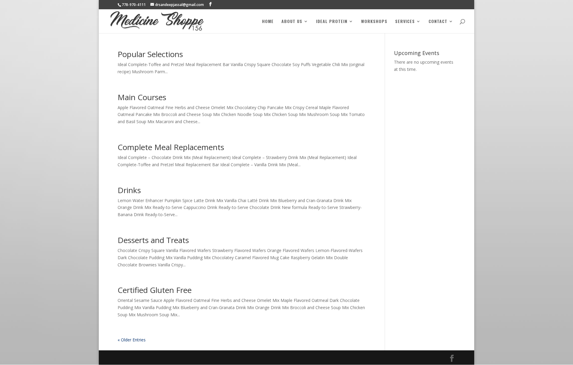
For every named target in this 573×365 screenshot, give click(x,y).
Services (405, 21)
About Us (291, 21)
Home (268, 21)
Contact (438, 21)
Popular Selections (150, 54)
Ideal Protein (331, 21)
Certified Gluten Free (155, 290)
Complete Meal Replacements (171, 147)
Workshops (374, 21)
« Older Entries (132, 340)
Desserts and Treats (153, 240)
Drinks (129, 190)
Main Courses (142, 97)
